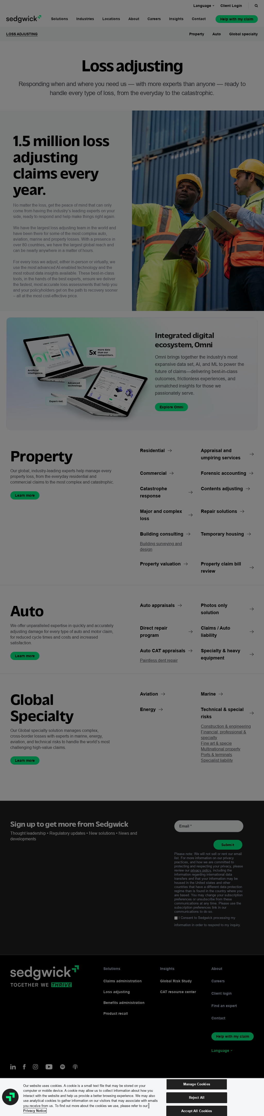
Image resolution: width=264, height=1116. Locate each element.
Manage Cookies (196, 1084)
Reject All (196, 1097)
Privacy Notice (34, 1111)
